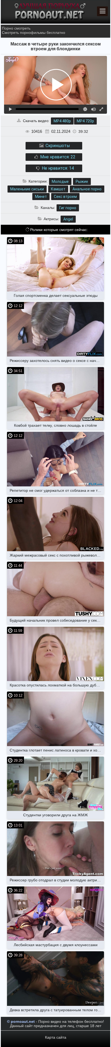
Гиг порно (67, 208)
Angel (68, 219)
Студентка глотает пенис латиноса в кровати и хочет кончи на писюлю (57, 750)
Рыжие (82, 181)
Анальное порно (87, 189)
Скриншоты (57, 145)
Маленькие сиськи (27, 189)
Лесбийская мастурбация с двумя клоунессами (56, 945)
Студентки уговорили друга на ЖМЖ (55, 815)
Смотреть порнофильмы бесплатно (33, 32)
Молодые (60, 181)
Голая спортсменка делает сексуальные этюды (56, 295)
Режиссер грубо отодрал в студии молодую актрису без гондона (57, 880)
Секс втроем (65, 196)
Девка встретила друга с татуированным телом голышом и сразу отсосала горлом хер (57, 1010)
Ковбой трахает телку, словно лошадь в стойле (55, 425)
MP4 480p (62, 121)
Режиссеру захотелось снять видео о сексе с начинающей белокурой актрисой (57, 360)
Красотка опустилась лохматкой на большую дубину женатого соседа (57, 685)
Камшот (58, 189)
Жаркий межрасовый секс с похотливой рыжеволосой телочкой (57, 555)
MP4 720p (85, 121)
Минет (41, 196)
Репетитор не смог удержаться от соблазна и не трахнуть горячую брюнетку (57, 490)
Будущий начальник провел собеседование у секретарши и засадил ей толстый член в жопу (57, 620)
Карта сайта (55, 1037)
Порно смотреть (16, 28)
